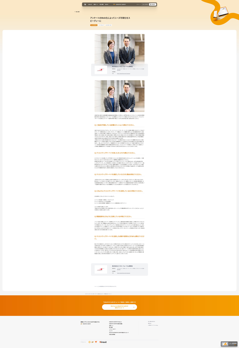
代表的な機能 (115, 323)
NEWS (106, 4)
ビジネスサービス (108, 25)
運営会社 (149, 323)
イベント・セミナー (112, 329)
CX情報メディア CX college (153, 325)
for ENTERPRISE (93, 25)
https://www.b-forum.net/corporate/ (123, 73)
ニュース (110, 330)
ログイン (138, 4)
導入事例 (111, 327)
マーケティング (101, 25)
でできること (115, 321)
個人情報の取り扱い (151, 321)
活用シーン (111, 325)
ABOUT (90, 4)
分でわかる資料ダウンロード (119, 332)
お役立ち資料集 (112, 334)
